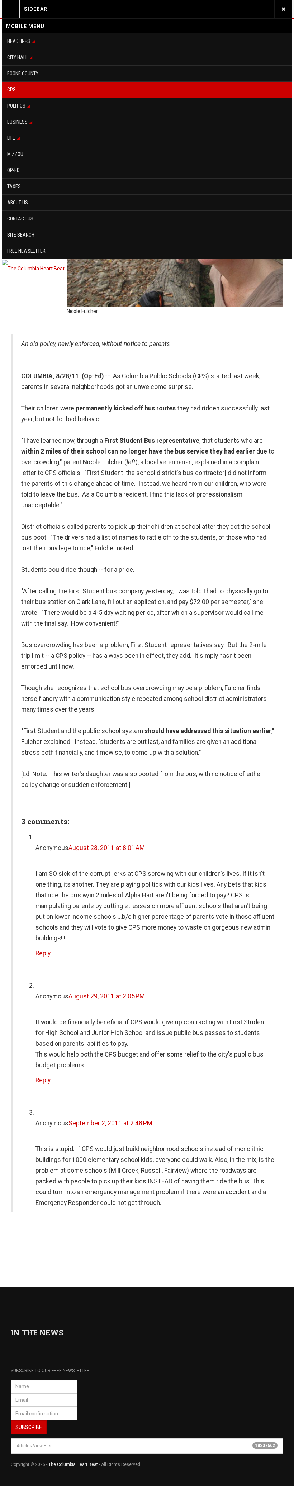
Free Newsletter (26, 251)
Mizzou (15, 154)
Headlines (18, 41)
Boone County (22, 73)
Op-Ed (13, 170)
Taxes (14, 186)
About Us (17, 202)
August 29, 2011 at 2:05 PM (106, 996)
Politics (16, 106)
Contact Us (20, 219)
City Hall (17, 57)
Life (11, 138)
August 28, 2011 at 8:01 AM (106, 847)
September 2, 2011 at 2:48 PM (110, 1123)
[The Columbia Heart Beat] (33, 268)
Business (17, 122)
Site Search (20, 235)
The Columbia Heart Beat (73, 1464)
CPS (11, 89)
